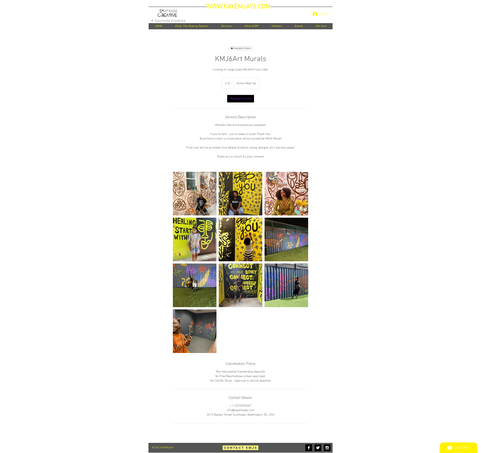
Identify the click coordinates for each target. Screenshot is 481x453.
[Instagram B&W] (327, 447)
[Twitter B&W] (318, 447)
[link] (240, 98)
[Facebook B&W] (308, 447)
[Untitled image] (194, 193)
